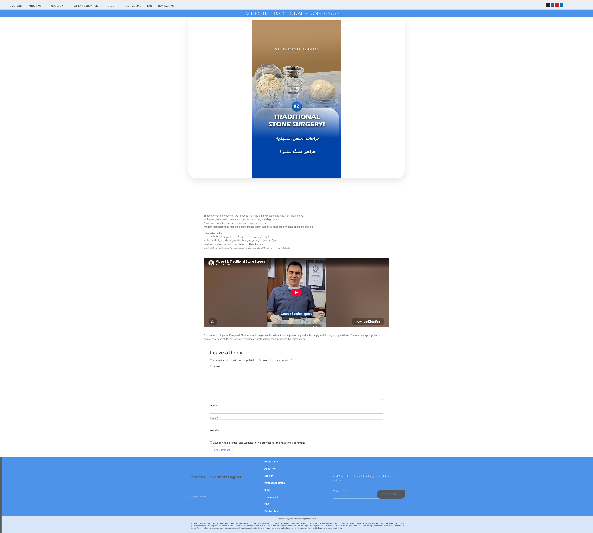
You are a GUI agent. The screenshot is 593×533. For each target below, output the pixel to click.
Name (214, 405)
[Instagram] (548, 5)
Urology (57, 5)
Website (214, 430)
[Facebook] (552, 5)
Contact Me (166, 5)
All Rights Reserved (197, 496)
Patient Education (85, 5)
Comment (216, 366)
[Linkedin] (561, 5)
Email (214, 418)
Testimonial (132, 5)
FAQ (149, 5)
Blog (111, 5)
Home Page (15, 5)
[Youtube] (557, 5)
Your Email (340, 491)
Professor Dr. (215, 477)
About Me (35, 5)
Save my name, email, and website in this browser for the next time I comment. (259, 442)
